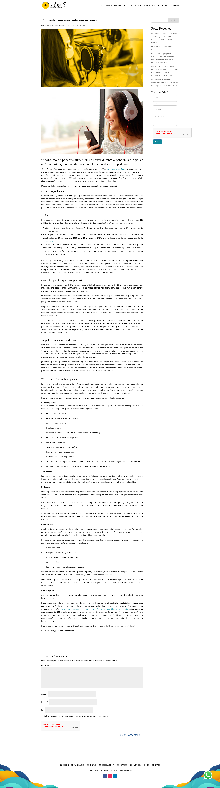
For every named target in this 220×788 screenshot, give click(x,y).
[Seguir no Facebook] (105, 776)
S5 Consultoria (106, 765)
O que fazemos (114, 5)
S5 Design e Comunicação (72, 765)
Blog (164, 5)
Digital (71, 25)
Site (42, 710)
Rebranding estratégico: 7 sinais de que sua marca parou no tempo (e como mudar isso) (164, 82)
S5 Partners (135, 765)
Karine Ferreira (51, 25)
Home (100, 5)
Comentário (47, 665)
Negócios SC (48, 241)
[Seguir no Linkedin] (115, 776)
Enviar (157, 141)
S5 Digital (91, 765)
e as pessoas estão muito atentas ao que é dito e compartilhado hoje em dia (94, 609)
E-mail (44, 702)
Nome (44, 694)
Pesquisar (173, 20)
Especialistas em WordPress (143, 5)
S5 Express (122, 765)
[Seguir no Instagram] (110, 776)
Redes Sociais (80, 25)
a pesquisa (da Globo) (117, 169)
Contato (174, 5)
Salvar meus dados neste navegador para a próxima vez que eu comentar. (76, 716)
